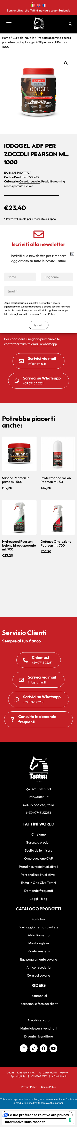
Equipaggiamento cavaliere (38, 927)
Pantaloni (38, 919)
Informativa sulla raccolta (25, 1122)
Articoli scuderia (38, 967)
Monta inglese (38, 943)
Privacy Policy (29, 1086)
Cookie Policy (48, 1086)
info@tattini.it (59, 1076)
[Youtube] (53, 1048)
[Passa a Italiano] (33, 5)
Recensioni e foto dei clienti (38, 1004)
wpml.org (34, 1099)
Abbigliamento (38, 935)
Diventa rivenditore (38, 1036)
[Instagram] (24, 1048)
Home (6, 38)
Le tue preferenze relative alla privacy (38, 1115)
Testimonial (38, 996)
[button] (13, 24)
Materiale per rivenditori (38, 1028)
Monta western (39, 951)
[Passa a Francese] (44, 5)
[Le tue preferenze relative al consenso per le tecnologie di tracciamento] (70, 1120)
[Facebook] (43, 1048)
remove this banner (52, 1102)
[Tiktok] (33, 1048)
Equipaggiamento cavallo (38, 959)
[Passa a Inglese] (38, 5)
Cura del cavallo (23, 38)
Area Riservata (38, 1020)
